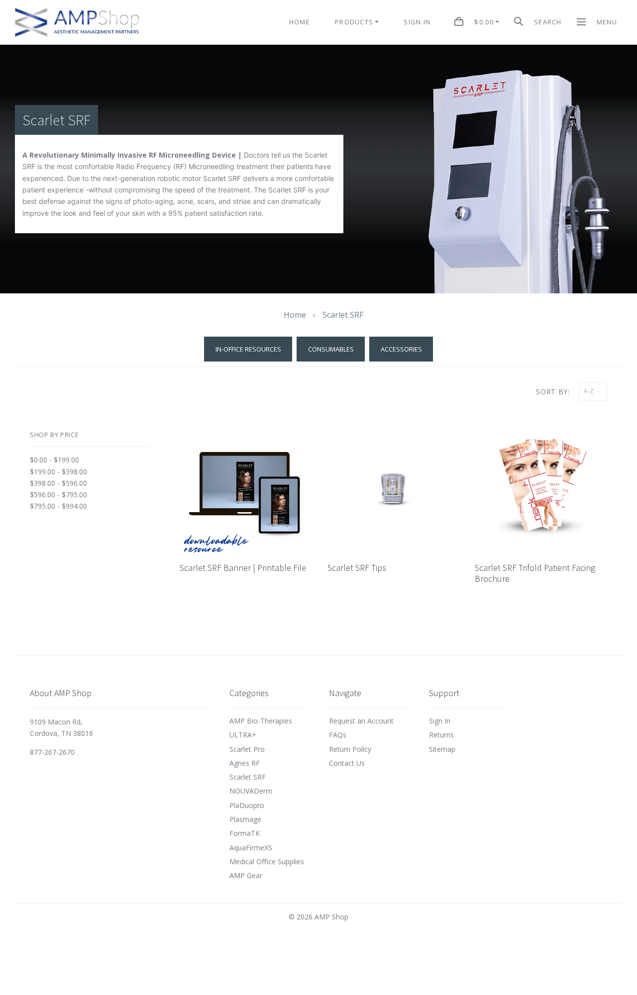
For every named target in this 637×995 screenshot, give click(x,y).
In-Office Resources (248, 349)
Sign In (439, 720)
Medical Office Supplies (266, 861)
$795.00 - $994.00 (58, 506)
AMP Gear (245, 875)
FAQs (337, 734)
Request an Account (361, 720)
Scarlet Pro (247, 749)
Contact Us (347, 763)
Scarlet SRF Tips (356, 567)
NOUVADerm (250, 791)
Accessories (401, 349)
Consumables (331, 349)
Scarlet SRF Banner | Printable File (243, 567)
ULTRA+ (242, 734)
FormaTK (244, 833)
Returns (441, 734)
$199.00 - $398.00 (58, 471)
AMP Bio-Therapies (260, 720)
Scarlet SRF (247, 777)
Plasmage (245, 819)
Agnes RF (244, 763)
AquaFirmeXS (250, 847)
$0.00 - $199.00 (54, 459)
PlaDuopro (246, 805)
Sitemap (442, 749)
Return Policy (350, 749)
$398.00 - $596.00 (58, 483)
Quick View (245, 491)
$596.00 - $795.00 (58, 494)
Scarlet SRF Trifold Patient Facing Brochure (535, 573)
